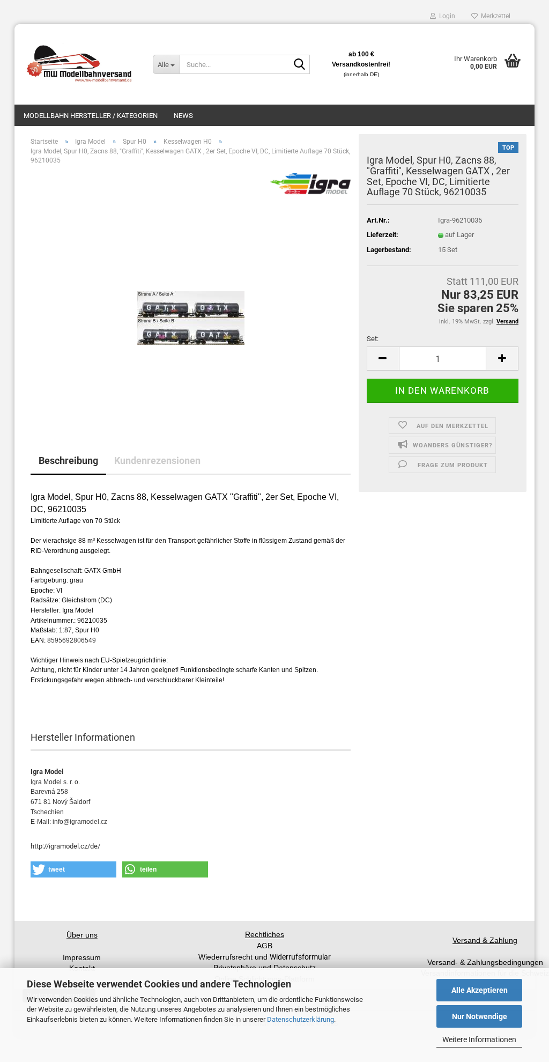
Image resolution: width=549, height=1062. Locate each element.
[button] (383, 358)
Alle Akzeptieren (479, 990)
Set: (373, 339)
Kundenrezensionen (157, 460)
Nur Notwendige (479, 1016)
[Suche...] (300, 65)
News (183, 116)
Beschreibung (68, 460)
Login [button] (445, 16)
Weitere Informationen (479, 1039)
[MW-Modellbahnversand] (80, 64)
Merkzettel (494, 16)
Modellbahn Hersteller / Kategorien (91, 116)
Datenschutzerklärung (300, 1019)
